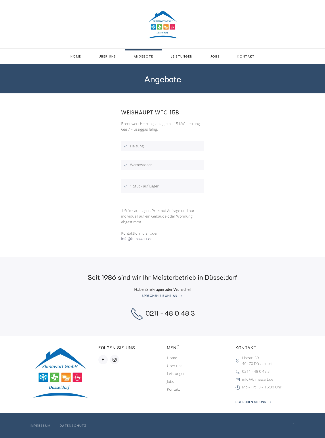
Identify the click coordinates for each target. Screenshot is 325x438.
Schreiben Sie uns (250, 401)
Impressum (40, 425)
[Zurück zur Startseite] (162, 24)
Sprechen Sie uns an (159, 295)
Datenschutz (73, 425)
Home (76, 56)
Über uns (107, 56)
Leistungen (182, 56)
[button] (293, 425)
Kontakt (246, 56)
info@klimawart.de (136, 238)
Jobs (215, 56)
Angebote (143, 56)
